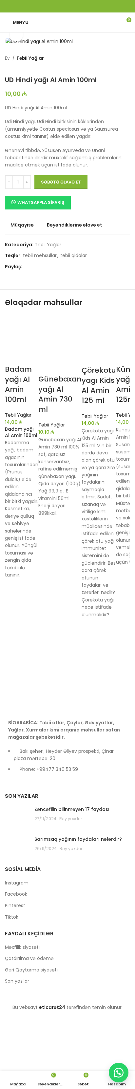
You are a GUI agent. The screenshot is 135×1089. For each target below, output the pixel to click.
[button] (13, 603)
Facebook (16, 894)
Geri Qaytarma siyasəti (31, 970)
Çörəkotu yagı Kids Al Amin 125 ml (99, 385)
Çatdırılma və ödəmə (29, 958)
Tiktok (11, 917)
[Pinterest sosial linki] (67, 6)
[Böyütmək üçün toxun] (16, 34)
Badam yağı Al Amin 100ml (18, 384)
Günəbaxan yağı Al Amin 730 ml (60, 394)
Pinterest (15, 906)
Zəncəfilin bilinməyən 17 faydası (71, 809)
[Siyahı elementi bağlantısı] (67, 763)
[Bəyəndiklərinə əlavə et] (13, 586)
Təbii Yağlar (30, 58)
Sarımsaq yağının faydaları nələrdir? (78, 839)
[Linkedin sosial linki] (76, 6)
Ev (8, 58)
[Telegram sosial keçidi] (84, 6)
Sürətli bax (13, 619)
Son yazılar (17, 981)
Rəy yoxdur (70, 818)
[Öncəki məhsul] (8, 66)
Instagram (17, 883)
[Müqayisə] (13, 356)
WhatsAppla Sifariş (40, 202)
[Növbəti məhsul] (21, 66)
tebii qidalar (73, 255)
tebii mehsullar (40, 255)
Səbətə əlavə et (61, 182)
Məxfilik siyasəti (22, 947)
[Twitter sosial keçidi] (59, 6)
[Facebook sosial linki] (50, 6)
